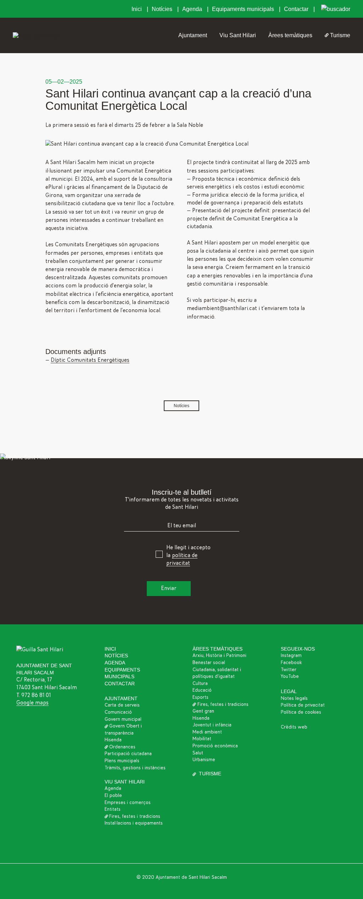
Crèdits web (294, 727)
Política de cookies (301, 712)
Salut (197, 753)
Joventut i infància (211, 725)
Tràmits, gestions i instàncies (135, 767)
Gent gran (203, 711)
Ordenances (122, 747)
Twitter (288, 669)
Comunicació (118, 712)
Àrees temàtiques (290, 35)
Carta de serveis (122, 705)
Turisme (340, 35)
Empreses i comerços (128, 802)
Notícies (163, 9)
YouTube (290, 676)
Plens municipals (122, 760)
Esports (200, 697)
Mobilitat (201, 738)
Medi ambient (207, 732)
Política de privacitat (303, 705)
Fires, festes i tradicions (134, 816)
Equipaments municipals (243, 9)
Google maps (32, 703)
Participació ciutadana (128, 753)
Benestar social (208, 662)
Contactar (297, 9)
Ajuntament (192, 35)
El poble (113, 795)
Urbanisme (203, 759)
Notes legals (294, 698)
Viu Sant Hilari (237, 35)
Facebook (291, 662)
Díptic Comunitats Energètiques (90, 360)
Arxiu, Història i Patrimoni (219, 655)
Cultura (200, 683)
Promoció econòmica (215, 745)
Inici (137, 9)
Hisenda (113, 739)
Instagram (291, 655)
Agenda (192, 9)
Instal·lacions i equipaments (134, 823)
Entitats (113, 809)
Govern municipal (123, 719)
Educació (202, 690)
